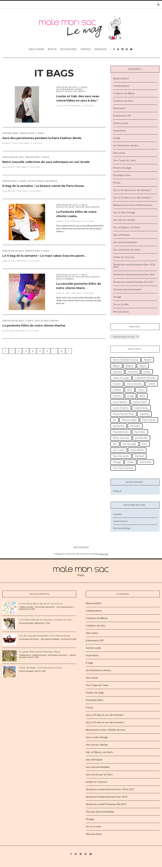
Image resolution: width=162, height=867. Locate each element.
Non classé (119, 153)
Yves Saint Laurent (123, 468)
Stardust (139, 456)
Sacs (144, 444)
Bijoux (52, 49)
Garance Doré (120, 521)
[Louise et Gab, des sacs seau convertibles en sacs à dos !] (27, 104)
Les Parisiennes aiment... (70, 89)
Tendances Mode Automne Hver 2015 (134, 274)
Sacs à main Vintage (124, 212)
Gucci (141, 390)
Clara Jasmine (134, 384)
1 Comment (88, 293)
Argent (147, 360)
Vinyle (130, 462)
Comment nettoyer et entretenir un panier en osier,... (46, 619)
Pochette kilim (121, 432)
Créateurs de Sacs (67, 87)
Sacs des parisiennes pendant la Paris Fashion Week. (42, 138)
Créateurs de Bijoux (124, 93)
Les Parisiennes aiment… (126, 145)
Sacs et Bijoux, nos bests (70, 91)
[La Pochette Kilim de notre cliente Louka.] (27, 221)
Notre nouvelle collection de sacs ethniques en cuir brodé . (46, 162)
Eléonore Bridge (121, 528)
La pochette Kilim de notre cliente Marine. (34, 325)
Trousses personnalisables (127, 289)
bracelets (133, 372)
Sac (115, 444)
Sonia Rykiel (137, 450)
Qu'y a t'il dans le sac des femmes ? (132, 190)
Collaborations (121, 86)
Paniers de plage (122, 168)
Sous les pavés (121, 456)
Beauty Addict (121, 78)
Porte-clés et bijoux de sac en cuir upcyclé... (41, 603)
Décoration (119, 108)
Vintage (85, 49)
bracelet (117, 372)
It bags (54, 73)
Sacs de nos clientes (88, 207)
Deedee (117, 514)
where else (145, 462)
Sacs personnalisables (125, 242)
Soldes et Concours (124, 257)
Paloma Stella (129, 420)
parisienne (118, 426)
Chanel (117, 384)
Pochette (135, 426)
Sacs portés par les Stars (126, 249)
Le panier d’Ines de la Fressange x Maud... (40, 651)
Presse (116, 182)
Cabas (146, 372)
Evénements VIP (122, 115)
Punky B (117, 491)
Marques (100, 49)
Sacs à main (36, 49)
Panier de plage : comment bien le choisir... (41, 667)
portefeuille (141, 438)
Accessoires (68, 49)
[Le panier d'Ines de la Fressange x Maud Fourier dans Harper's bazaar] (9, 655)
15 (61, 351)
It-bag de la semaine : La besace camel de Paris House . (44, 186)
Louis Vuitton (120, 402)
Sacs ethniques (65, 279)
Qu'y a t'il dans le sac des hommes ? (132, 197)
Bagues (130, 366)
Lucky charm (140, 402)
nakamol (144, 414)
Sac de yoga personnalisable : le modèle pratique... (45, 635)
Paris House (149, 420)
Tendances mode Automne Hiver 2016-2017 (110, 789)
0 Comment (88, 105)
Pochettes (139, 432)
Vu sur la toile (120, 304)
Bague (116, 366)
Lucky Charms (120, 408)
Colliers (117, 390)
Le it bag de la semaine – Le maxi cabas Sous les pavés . (44, 255)
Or (114, 420)
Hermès (117, 396)
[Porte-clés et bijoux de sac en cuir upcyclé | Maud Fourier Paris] (9, 607)
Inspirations (27, 133)
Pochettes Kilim (65, 207)
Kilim (142, 396)
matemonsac (141, 408)
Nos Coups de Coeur (124, 160)
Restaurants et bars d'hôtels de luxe (132, 205)
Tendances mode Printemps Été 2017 (133, 282)
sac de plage (129, 444)
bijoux (142, 366)
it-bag (130, 396)
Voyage (117, 297)
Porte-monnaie (121, 438)
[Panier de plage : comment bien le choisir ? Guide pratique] (9, 671)
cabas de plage (121, 378)
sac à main (119, 450)
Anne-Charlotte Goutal (125, 360)
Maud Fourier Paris (123, 414)
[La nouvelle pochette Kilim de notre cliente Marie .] (27, 291)
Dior (129, 390)
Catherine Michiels (145, 378)
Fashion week (10, 133)
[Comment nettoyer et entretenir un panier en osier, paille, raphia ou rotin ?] (9, 623)
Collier (151, 384)
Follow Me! (103, 554)
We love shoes (121, 312)
